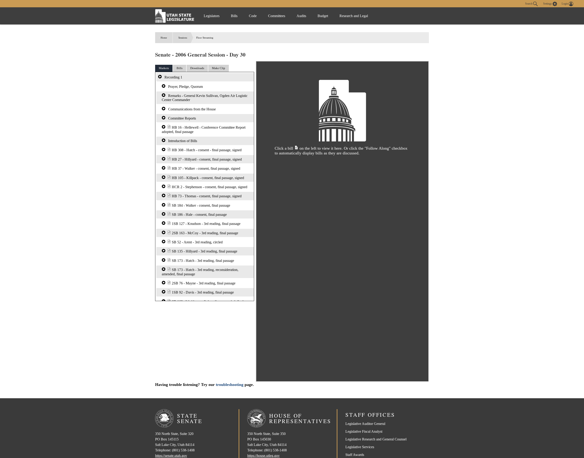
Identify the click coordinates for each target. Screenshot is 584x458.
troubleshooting (229, 384)
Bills (234, 16)
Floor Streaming (204, 37)
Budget (323, 16)
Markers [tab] (164, 68)
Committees (276, 16)
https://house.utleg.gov (263, 456)
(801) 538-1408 (183, 450)
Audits (301, 16)
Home (164, 37)
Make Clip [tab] (218, 68)
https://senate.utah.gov (171, 456)
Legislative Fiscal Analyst (363, 431)
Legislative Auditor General (365, 424)
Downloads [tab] (197, 68)
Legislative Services (359, 447)
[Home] (174, 15)
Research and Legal (353, 16)
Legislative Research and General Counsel (376, 439)
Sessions (182, 37)
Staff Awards (354, 455)
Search (529, 3)
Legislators (211, 16)
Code (253, 16)
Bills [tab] (179, 68)
